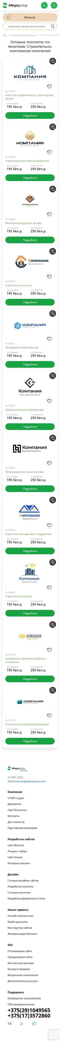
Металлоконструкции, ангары (23, 223)
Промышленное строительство (24, 409)
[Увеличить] (52, 61)
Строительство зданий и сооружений (28, 534)
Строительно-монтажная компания (27, 160)
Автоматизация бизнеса (22, 933)
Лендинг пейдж (17, 851)
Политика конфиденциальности (27, 781)
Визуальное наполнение (23, 975)
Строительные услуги (18, 285)
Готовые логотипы (19, 892)
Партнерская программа (22, 828)
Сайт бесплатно (17, 810)
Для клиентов (16, 822)
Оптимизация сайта (20, 951)
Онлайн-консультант (21, 915)
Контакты (13, 816)
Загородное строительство (21, 347)
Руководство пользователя (24, 998)
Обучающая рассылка (21, 1004)
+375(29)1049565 (29, 1010)
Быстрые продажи (19, 969)
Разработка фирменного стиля (26, 898)
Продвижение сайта (20, 957)
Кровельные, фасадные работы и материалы (25, 660)
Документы (15, 804)
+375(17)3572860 (29, 1015)
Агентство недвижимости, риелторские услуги (29, 96)
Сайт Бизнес (15, 857)
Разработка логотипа (20, 886)
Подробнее (30, 115)
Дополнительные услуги (23, 981)
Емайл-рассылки (18, 921)
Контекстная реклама (21, 963)
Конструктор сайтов (20, 927)
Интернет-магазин (19, 863)
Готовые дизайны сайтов (23, 880)
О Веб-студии (16, 798)
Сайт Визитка (16, 845)
